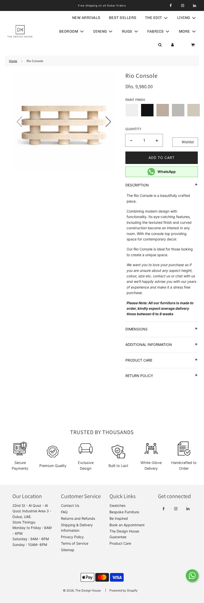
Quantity (133, 129)
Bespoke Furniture (124, 512)
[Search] (159, 45)
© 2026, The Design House (82, 590)
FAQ (64, 512)
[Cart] (193, 45)
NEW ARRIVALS (86, 17)
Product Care (120, 543)
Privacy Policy (72, 537)
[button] (108, 121)
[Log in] (172, 45)
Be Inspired (118, 518)
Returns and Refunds (78, 518)
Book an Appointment (127, 525)
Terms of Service (74, 543)
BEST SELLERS (123, 17)
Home (13, 61)
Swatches (117, 505)
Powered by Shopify (123, 590)
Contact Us (70, 505)
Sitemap (67, 550)
